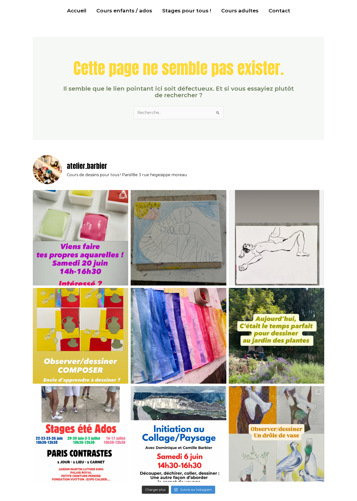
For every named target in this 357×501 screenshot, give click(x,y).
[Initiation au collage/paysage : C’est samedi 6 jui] (178, 335)
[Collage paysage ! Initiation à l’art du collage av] (178, 434)
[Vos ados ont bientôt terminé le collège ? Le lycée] (80, 434)
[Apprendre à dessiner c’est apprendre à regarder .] (80, 335)
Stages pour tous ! (186, 11)
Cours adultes (239, 11)
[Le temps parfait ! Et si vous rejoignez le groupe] (276, 335)
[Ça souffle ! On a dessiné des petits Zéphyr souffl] (178, 237)
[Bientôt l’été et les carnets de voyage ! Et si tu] (80, 237)
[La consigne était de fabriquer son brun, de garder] (276, 434)
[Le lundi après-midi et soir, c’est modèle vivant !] (276, 237)
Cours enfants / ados (124, 11)
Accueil (76, 11)
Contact (279, 11)
